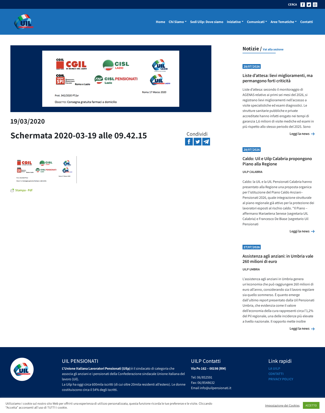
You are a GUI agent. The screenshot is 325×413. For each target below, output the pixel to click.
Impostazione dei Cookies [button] (282, 405)
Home (160, 21)
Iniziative (234, 21)
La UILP (274, 368)
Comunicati (255, 21)
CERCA (292, 4)
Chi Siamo (176, 21)
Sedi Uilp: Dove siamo (206, 21)
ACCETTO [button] (311, 405)
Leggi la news (302, 133)
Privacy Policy (280, 379)
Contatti (306, 21)
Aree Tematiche (282, 21)
